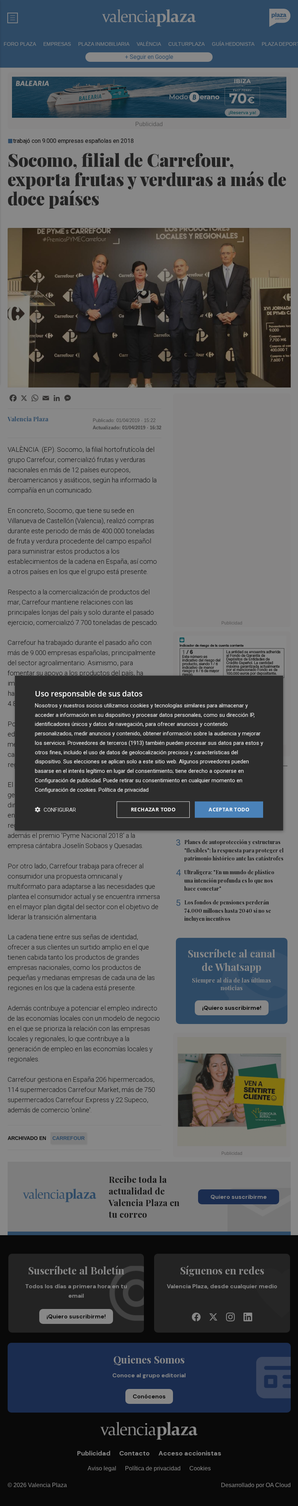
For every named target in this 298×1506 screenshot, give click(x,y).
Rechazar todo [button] (153, 809)
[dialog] (149, 753)
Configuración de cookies (65, 789)
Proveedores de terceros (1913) (106, 743)
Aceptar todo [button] (229, 809)
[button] (55, 810)
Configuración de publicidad (68, 780)
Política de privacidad (123, 789)
